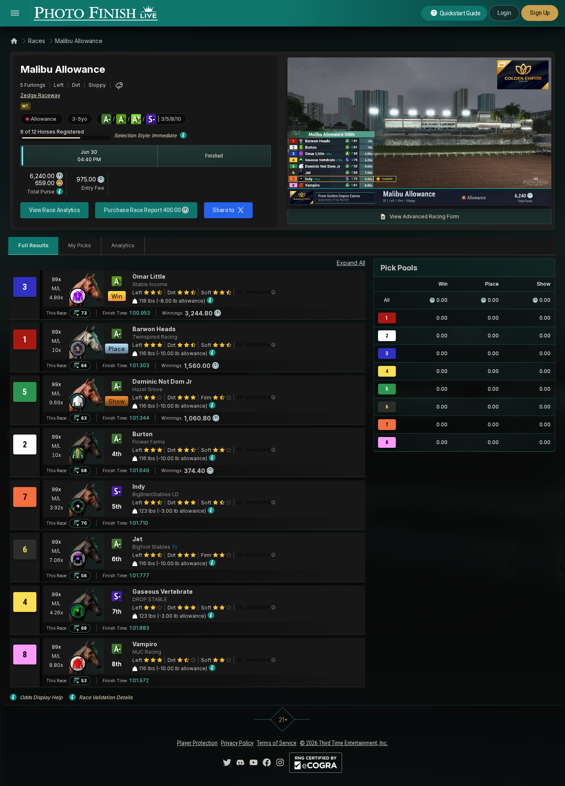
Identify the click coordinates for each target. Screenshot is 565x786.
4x (404, 195)
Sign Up (540, 13)
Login (504, 13)
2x (391, 195)
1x (378, 195)
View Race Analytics (54, 210)
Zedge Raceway (40, 95)
